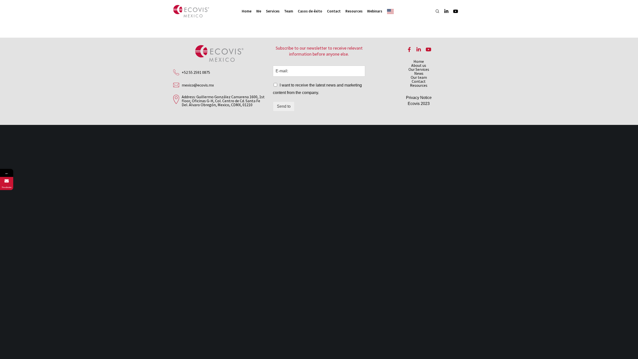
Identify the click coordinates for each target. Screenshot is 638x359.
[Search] (435, 11)
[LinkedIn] (444, 11)
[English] (391, 11)
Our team (419, 77)
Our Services (418, 69)
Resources (418, 85)
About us (418, 65)
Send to (284, 106)
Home (418, 61)
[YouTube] (453, 11)
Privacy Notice (419, 97)
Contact (419, 81)
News (418, 73)
